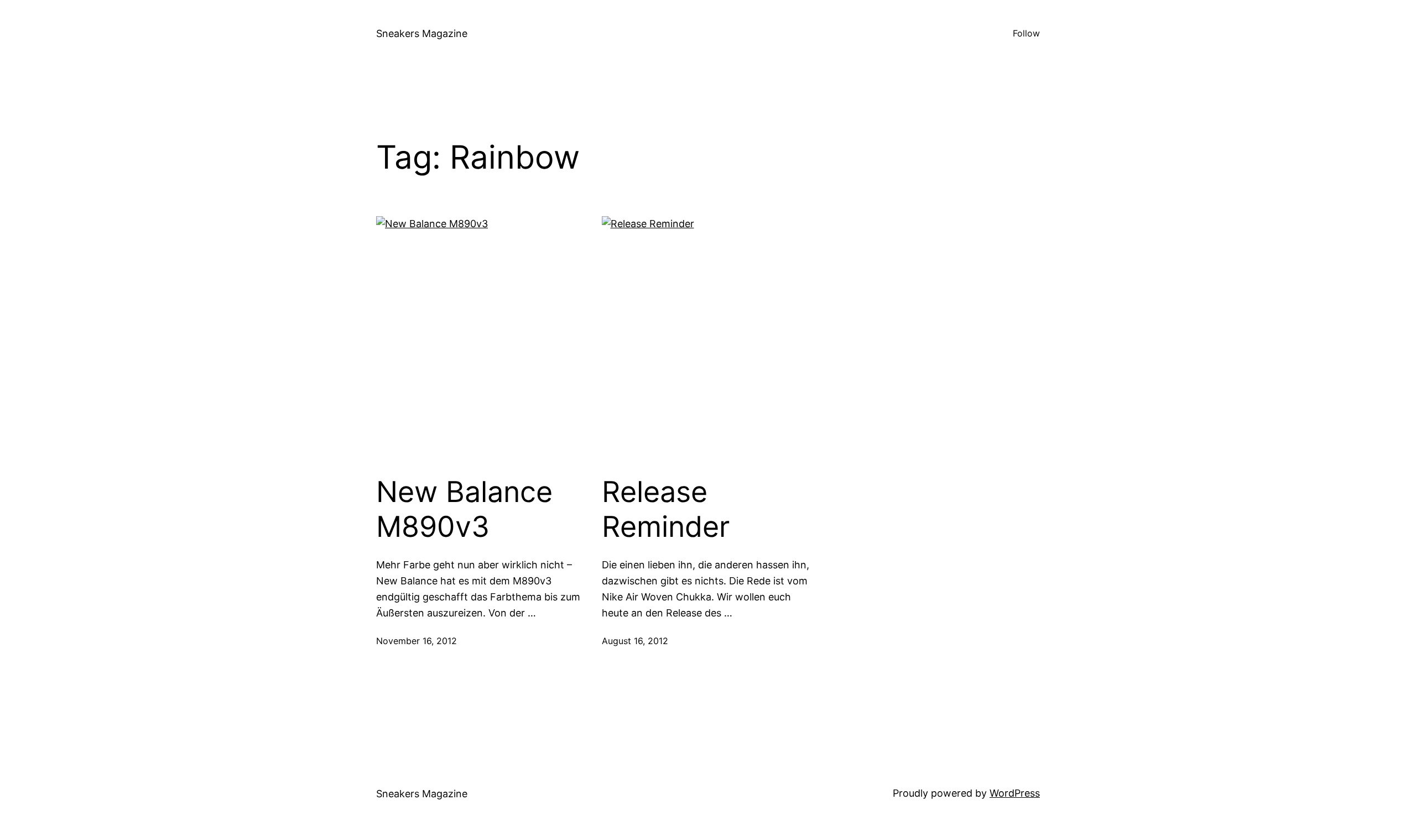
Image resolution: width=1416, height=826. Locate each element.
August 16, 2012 (635, 640)
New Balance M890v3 (464, 509)
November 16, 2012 (416, 640)
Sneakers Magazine (421, 33)
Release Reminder (666, 509)
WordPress (1015, 793)
